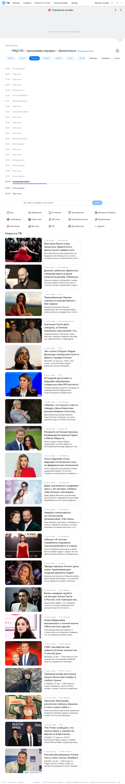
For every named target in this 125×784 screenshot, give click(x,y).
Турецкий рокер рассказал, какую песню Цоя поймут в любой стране (60, 677)
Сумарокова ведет (20, 112)
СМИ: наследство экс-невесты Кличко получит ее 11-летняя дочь (60, 650)
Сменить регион (85, 51)
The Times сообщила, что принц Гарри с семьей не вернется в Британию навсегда (59, 731)
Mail (3, 782)
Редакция (36, 782)
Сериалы (106, 58)
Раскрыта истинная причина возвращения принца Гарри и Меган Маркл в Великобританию (61, 435)
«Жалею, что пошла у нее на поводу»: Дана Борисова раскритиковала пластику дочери (61, 408)
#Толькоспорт (18, 90)
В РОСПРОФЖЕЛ (19, 96)
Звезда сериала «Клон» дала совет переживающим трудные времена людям (61, 569)
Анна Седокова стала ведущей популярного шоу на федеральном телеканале (61, 462)
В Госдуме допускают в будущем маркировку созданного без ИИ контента (61, 381)
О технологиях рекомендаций (52, 782)
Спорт (117, 58)
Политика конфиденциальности (76, 782)
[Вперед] (121, 10)
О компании (11, 782)
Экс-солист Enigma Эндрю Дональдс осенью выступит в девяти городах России (61, 354)
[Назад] (115, 10)
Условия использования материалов (103, 782)
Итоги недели (18, 144)
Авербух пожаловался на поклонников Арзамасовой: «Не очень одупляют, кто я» (58, 516)
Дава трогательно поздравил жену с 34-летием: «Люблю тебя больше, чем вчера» (61, 488)
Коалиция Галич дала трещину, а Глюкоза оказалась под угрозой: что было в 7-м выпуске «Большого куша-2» (60, 327)
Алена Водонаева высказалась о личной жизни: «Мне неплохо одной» (61, 623)
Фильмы (93, 58)
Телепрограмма (11, 45)
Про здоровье (18, 69)
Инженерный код (19, 101)
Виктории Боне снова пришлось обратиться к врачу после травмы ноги (59, 246)
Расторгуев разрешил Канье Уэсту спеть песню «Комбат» (61, 756)
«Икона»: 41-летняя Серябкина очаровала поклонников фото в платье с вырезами (60, 542)
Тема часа (16, 74)
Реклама (21, 782)
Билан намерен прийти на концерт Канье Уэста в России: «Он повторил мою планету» (61, 596)
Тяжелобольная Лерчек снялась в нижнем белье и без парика (59, 300)
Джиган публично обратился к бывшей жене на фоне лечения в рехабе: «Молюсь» (61, 273)
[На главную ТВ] (7, 3)
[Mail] (3, 3)
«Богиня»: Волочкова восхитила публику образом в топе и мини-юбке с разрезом (61, 704)
